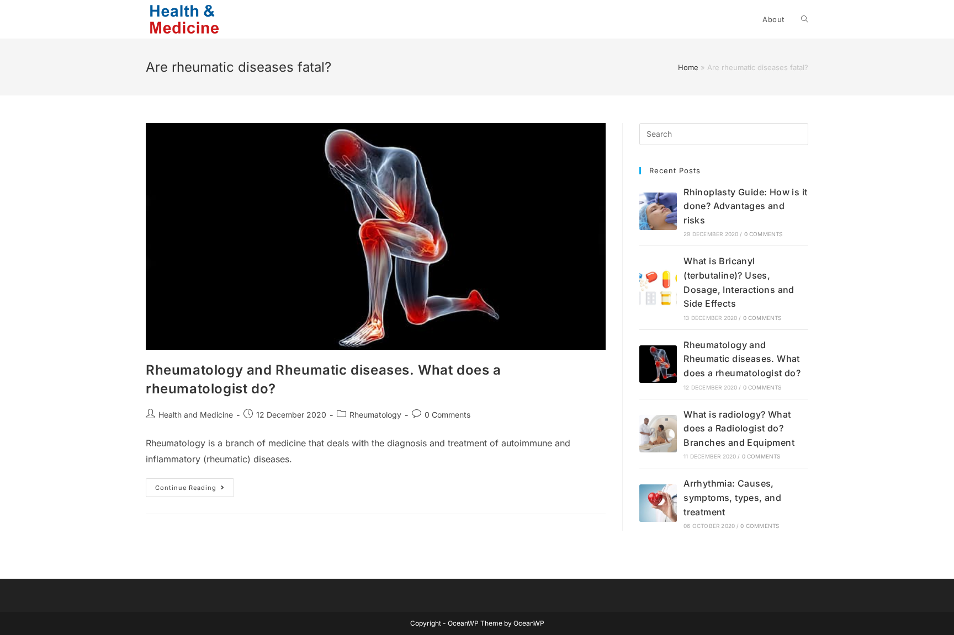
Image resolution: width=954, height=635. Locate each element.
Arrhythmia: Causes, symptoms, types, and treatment (732, 497)
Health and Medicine (195, 414)
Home (688, 67)
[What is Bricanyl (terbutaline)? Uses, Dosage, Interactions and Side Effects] (658, 288)
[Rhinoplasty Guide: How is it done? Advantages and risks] (658, 211)
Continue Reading (194, 490)
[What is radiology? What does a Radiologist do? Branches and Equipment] (658, 433)
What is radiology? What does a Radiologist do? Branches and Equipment (738, 428)
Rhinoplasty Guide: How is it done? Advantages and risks (745, 206)
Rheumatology (375, 414)
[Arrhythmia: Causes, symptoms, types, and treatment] (658, 503)
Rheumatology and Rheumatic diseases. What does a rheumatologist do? (742, 358)
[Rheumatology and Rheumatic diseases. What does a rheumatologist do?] (658, 364)
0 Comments (447, 414)
